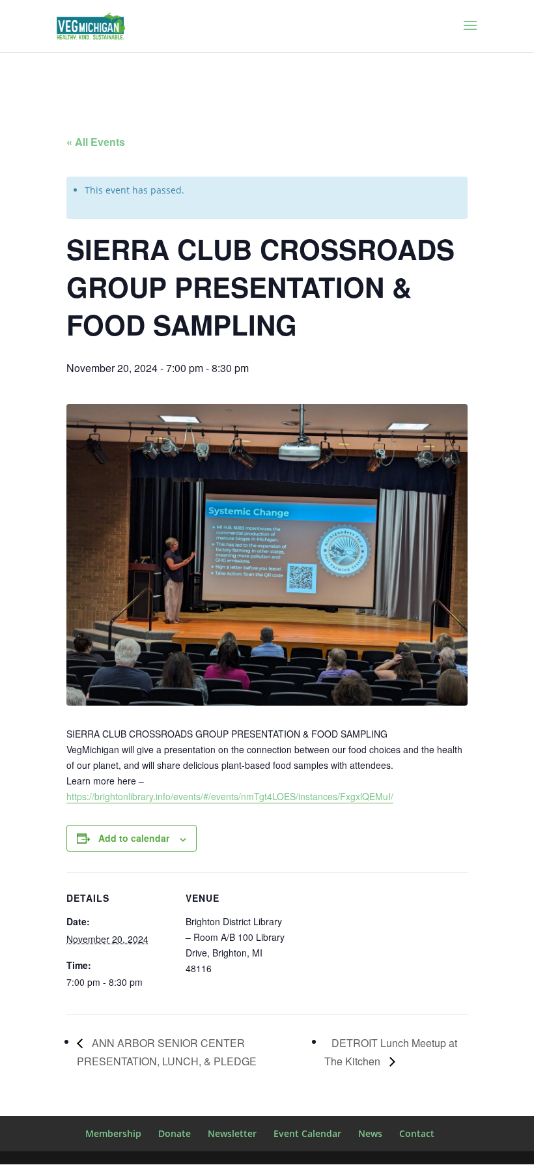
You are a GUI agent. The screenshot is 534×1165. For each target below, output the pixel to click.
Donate (174, 1133)
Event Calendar (307, 1133)
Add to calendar (133, 837)
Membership (113, 1133)
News (370, 1133)
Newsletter (232, 1133)
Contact (416, 1133)
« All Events (95, 141)
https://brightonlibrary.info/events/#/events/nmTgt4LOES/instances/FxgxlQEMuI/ (229, 796)
